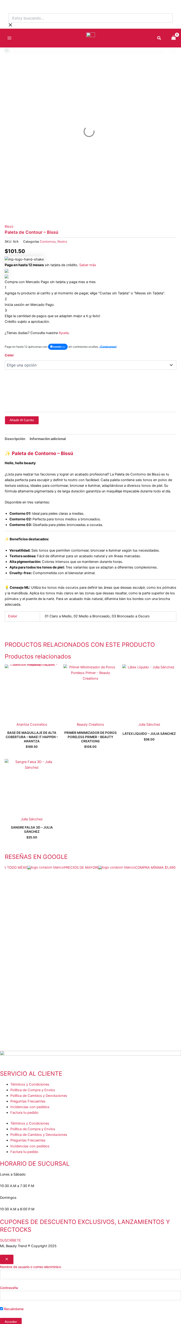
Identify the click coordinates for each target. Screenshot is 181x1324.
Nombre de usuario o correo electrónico (30, 1267)
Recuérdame (13, 1309)
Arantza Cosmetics (31, 724)
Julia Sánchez (149, 724)
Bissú (9, 226)
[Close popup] (6, 1259)
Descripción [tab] (15, 439)
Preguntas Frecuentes (27, 1101)
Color (9, 355)
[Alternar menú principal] (9, 38)
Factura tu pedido (24, 1112)
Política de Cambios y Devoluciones (38, 1096)
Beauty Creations (90, 724)
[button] (159, 38)
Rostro (62, 241)
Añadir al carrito (22, 420)
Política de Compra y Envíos (32, 1090)
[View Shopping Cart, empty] (173, 38)
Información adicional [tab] (48, 439)
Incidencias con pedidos (29, 1107)
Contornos (48, 241)
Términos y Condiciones (29, 1084)
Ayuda (64, 333)
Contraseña (9, 1288)
